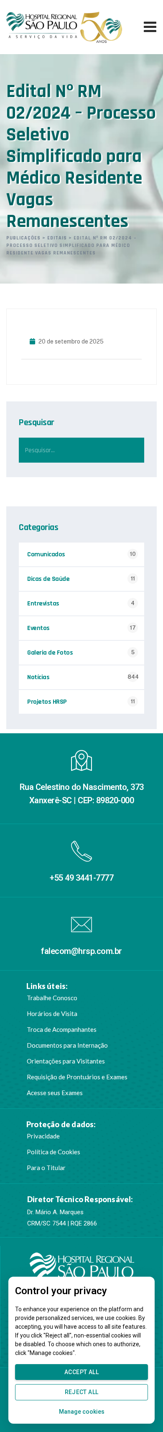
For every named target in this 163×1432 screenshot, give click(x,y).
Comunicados (46, 554)
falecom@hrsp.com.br (81, 951)
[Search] (131, 450)
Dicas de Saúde (48, 579)
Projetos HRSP (47, 701)
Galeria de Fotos (50, 652)
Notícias (38, 677)
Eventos (38, 628)
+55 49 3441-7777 (81, 878)
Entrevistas (43, 603)
